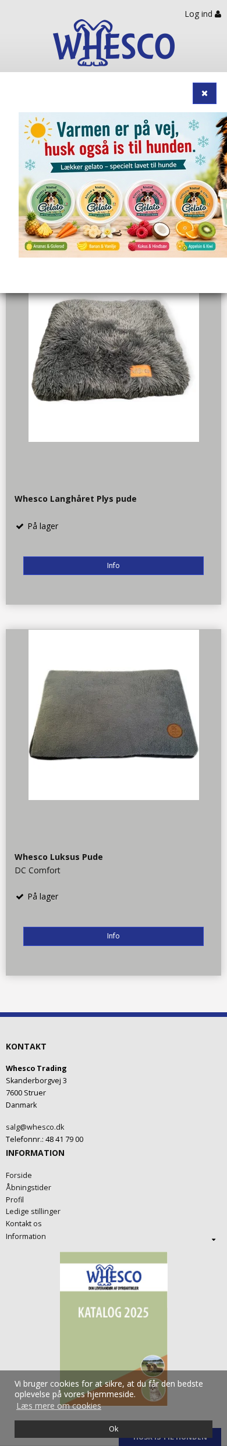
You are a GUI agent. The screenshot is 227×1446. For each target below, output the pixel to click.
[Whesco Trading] (113, 49)
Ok (113, 1429)
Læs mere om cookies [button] (58, 1405)
